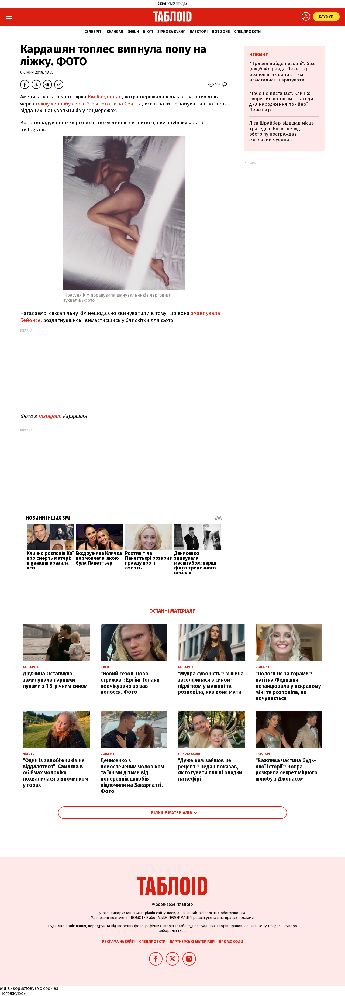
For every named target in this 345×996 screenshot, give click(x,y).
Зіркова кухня (171, 31)
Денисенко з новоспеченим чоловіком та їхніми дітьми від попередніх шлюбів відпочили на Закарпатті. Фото (132, 775)
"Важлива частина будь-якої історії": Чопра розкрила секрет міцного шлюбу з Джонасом (287, 769)
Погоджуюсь (13, 993)
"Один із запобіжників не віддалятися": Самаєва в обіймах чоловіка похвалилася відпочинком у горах (55, 772)
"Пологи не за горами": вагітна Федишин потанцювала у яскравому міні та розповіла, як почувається (288, 686)
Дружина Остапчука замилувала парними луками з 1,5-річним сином (55, 680)
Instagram (49, 416)
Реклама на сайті (118, 941)
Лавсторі (199, 31)
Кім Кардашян (104, 97)
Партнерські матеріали (192, 941)
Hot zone (221, 31)
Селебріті (93, 31)
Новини (259, 55)
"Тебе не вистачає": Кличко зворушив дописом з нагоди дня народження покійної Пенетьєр (281, 102)
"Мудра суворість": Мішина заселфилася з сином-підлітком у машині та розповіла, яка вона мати (211, 683)
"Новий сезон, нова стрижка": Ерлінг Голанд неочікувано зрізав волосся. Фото (130, 683)
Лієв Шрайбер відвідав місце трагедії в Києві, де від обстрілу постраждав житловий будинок (281, 131)
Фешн (133, 31)
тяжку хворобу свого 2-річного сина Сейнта (88, 104)
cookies (50, 988)
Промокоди (231, 941)
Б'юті (148, 31)
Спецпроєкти (247, 31)
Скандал (115, 31)
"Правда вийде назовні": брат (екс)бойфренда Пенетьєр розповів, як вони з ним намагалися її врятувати (283, 72)
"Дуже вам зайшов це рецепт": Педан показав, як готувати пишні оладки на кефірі (210, 769)
